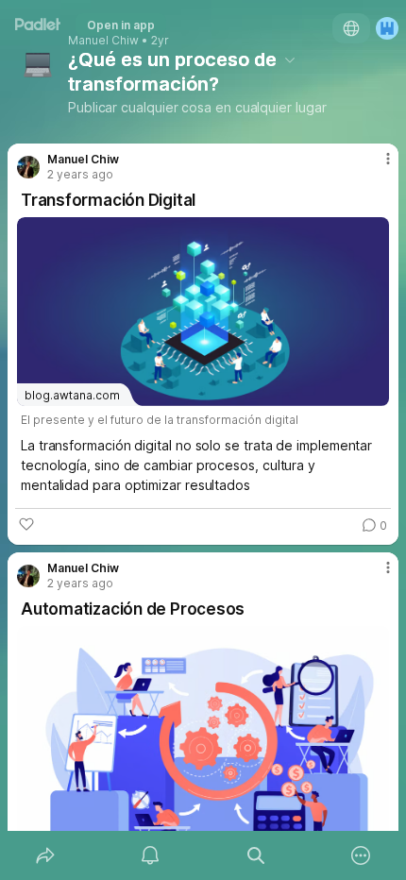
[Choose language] (351, 28)
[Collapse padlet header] (290, 59)
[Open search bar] (255, 855)
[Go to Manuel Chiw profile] (28, 167)
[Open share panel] (45, 855)
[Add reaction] (26, 524)
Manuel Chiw (103, 40)
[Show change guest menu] (387, 28)
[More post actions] (375, 166)
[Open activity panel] (151, 855)
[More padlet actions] (361, 855)
